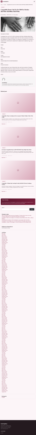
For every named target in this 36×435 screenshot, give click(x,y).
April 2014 (3, 369)
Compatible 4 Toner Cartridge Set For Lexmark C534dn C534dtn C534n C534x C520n (17, 116)
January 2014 (4, 372)
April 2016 (3, 342)
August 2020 (4, 284)
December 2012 (4, 387)
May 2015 (3, 354)
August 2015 (4, 351)
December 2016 (4, 333)
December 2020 (4, 279)
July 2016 (3, 339)
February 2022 (4, 263)
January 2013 (4, 386)
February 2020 (4, 290)
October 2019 (4, 295)
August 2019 (4, 297)
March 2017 (4, 330)
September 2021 (5, 269)
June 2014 (4, 367)
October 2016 (4, 335)
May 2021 (3, 274)
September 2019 (5, 296)
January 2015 (4, 359)
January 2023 (4, 251)
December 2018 (4, 306)
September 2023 (5, 242)
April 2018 (3, 315)
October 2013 (4, 376)
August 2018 (4, 311)
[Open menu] (34, 1)
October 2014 (4, 362)
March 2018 (4, 316)
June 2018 (3, 313)
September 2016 (5, 336)
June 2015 (3, 353)
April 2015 (3, 355)
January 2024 (4, 238)
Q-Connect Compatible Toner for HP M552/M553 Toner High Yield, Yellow (16, 149)
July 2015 (3, 352)
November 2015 (4, 348)
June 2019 (3, 299)
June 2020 (4, 286)
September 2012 (5, 390)
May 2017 (3, 327)
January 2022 (4, 265)
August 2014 (4, 364)
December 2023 (4, 239)
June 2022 (4, 259)
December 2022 (4, 252)
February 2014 (4, 371)
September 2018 (5, 309)
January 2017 (4, 332)
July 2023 (3, 244)
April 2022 (3, 261)
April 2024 (3, 234)
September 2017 (5, 323)
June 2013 (3, 380)
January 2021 (4, 278)
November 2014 (5, 361)
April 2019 (3, 302)
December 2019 (4, 293)
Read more (3, 157)
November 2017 (4, 321)
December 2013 (4, 373)
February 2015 (4, 358)
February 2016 (4, 344)
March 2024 (4, 235)
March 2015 (4, 357)
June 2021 (3, 272)
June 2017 (3, 326)
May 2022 (3, 260)
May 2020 (3, 287)
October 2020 (4, 281)
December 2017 (4, 320)
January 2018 (4, 318)
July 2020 (3, 285)
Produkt (2, 7)
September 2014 (5, 363)
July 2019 (3, 298)
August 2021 (4, 270)
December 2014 (4, 360)
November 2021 (4, 267)
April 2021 (3, 275)
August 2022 (4, 257)
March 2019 (4, 303)
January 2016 (4, 345)
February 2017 (4, 331)
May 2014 (3, 368)
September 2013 (5, 377)
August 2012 (4, 391)
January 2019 (4, 305)
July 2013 (3, 379)
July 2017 (3, 325)
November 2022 (5, 253)
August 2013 (4, 378)
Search (3, 207)
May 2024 (3, 233)
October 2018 (4, 308)
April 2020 (3, 288)
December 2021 (4, 266)
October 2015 (4, 349)
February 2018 (4, 317)
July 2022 (3, 258)
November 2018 (4, 307)
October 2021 (4, 268)
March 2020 (4, 289)
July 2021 (3, 271)
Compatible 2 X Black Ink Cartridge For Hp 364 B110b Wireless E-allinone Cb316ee (17, 184)
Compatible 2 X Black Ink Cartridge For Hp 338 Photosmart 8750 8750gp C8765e (16, 222)
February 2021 (4, 277)
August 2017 (4, 324)
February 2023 (4, 250)
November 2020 (5, 280)
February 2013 (4, 385)
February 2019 (4, 304)
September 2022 (5, 256)
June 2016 (3, 340)
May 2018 (3, 314)
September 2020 (5, 283)
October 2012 (4, 389)
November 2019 (4, 294)
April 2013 (3, 382)
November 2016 (4, 334)
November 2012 (4, 388)
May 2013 (3, 381)
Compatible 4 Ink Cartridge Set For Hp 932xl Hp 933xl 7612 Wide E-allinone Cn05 (16, 221)
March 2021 (4, 276)
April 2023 (3, 248)
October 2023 (4, 241)
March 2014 (4, 370)
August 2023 (4, 243)
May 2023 (3, 247)
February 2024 (4, 237)
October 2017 (4, 322)
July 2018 (3, 312)
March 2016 (4, 343)
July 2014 (3, 366)
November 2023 (5, 240)
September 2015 (5, 350)
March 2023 (4, 249)
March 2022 (4, 262)
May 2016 (3, 341)
